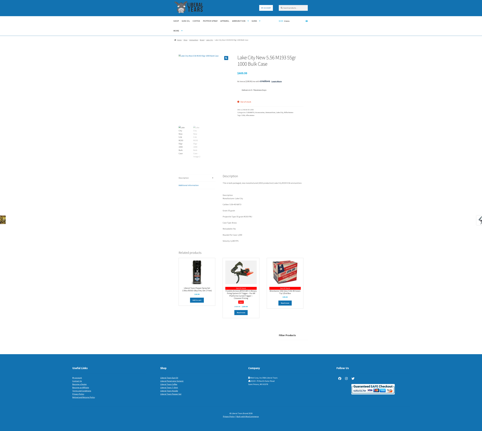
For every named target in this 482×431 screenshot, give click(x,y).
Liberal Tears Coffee (168, 384)
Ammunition (239, 21)
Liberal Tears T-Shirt (169, 387)
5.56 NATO (250, 112)
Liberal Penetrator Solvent (172, 381)
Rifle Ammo (288, 112)
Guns (254, 21)
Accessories (260, 112)
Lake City (209, 40)
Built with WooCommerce (247, 416)
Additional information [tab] (189, 185)
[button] (226, 58)
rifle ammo (250, 115)
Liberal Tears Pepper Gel (170, 394)
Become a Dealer (79, 384)
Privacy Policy (78, 394)
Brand (202, 40)
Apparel (224, 21)
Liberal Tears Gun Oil (169, 377)
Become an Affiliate (80, 387)
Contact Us (77, 381)
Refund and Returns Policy (83, 397)
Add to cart (197, 300)
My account (266, 8)
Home (179, 40)
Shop (176, 21)
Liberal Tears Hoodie (169, 391)
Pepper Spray (210, 21)
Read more (241, 312)
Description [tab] (184, 178)
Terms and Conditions (81, 391)
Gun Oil (186, 21)
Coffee (196, 21)
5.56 (243, 115)
